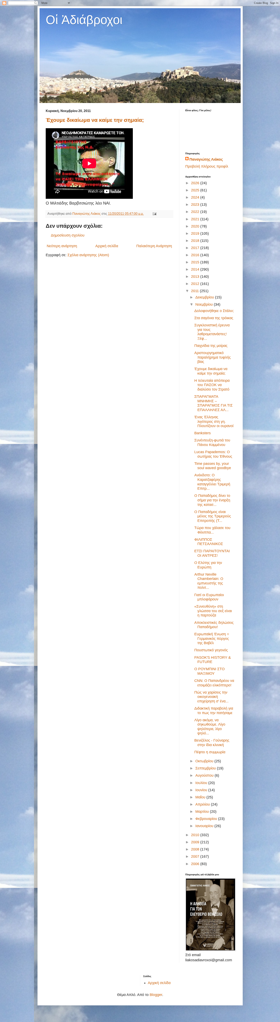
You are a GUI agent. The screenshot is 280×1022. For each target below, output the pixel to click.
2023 (195, 204)
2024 (195, 197)
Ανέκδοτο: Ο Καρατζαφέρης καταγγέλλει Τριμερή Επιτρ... (212, 481)
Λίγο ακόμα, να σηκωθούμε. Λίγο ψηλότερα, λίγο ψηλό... (209, 726)
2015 (195, 262)
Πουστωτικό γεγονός (211, 650)
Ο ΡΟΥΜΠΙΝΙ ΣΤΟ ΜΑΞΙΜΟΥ (209, 671)
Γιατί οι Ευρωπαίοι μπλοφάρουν (209, 597)
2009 (195, 842)
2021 (195, 219)
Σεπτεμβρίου (206, 768)
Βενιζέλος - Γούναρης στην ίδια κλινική (211, 742)
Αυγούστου (205, 775)
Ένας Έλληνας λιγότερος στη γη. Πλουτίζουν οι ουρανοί (213, 421)
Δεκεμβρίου (205, 297)
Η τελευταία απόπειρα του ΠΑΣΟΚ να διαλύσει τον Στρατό (212, 384)
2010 (195, 835)
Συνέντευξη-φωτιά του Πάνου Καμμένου (212, 442)
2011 (195, 291)
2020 (195, 226)
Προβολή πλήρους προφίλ (206, 166)
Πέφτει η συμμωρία (209, 752)
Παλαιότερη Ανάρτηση (154, 246)
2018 (195, 241)
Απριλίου (203, 804)
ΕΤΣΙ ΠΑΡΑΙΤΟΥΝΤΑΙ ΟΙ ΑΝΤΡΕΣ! (212, 553)
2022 (195, 212)
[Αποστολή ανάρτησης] (154, 213)
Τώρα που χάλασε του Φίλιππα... (212, 530)
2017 (195, 248)
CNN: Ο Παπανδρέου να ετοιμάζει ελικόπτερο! (214, 683)
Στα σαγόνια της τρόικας (213, 318)
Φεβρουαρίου (206, 819)
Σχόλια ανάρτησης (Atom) (88, 255)
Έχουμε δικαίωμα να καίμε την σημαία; (95, 120)
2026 (195, 183)
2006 (195, 864)
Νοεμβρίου (204, 304)
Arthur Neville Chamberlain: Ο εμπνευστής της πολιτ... (208, 581)
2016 (195, 255)
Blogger (156, 995)
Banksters (202, 433)
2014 (195, 269)
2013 (195, 276)
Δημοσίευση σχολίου (67, 235)
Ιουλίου (201, 783)
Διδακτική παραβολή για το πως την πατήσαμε (213, 710)
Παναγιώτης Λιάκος (206, 159)
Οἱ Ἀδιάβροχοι (84, 20)
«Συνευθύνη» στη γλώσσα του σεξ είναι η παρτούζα (213, 610)
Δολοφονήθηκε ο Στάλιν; (214, 311)
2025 (195, 190)
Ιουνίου (201, 790)
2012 (195, 284)
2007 (195, 856)
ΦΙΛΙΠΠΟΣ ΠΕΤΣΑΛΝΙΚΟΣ (208, 541)
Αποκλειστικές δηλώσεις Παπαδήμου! (214, 625)
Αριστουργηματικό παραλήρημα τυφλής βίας (212, 357)
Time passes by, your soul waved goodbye (212, 466)
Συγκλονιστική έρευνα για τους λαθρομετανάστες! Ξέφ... (212, 332)
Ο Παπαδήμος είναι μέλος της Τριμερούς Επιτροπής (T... (212, 516)
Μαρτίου (202, 811)
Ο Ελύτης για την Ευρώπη (208, 565)
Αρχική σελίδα (106, 246)
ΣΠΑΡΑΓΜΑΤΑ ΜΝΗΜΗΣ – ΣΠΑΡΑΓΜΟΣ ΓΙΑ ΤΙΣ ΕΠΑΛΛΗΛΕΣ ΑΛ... (213, 403)
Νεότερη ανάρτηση (62, 246)
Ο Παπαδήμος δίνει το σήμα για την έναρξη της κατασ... (212, 500)
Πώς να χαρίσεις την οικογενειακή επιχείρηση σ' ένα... (211, 696)
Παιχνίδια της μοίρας (211, 346)
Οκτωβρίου (204, 761)
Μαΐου (200, 797)
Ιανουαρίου (204, 826)
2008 (195, 849)
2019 (195, 233)
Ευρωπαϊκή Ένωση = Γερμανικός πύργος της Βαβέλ (211, 638)
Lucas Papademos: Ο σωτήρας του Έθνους (213, 454)
